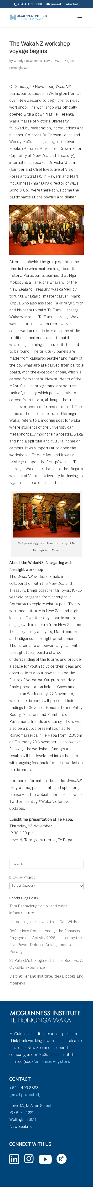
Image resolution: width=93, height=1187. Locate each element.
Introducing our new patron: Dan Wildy (43, 922)
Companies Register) (50, 1062)
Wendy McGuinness (28, 61)
